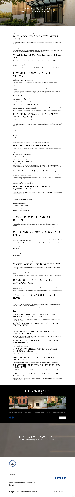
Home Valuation (23, 478)
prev (10, 418)
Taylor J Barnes (46, 307)
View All (62, 417)
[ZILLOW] (65, 478)
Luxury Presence (34, 491)
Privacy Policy (63, 491)
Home (10, 478)
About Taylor (16, 478)
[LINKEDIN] (60, 478)
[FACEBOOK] (55, 478)
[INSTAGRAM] (58, 478)
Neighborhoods (31, 478)
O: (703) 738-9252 (12, 473)
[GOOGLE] (62, 478)
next (13, 418)
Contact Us (39, 478)
